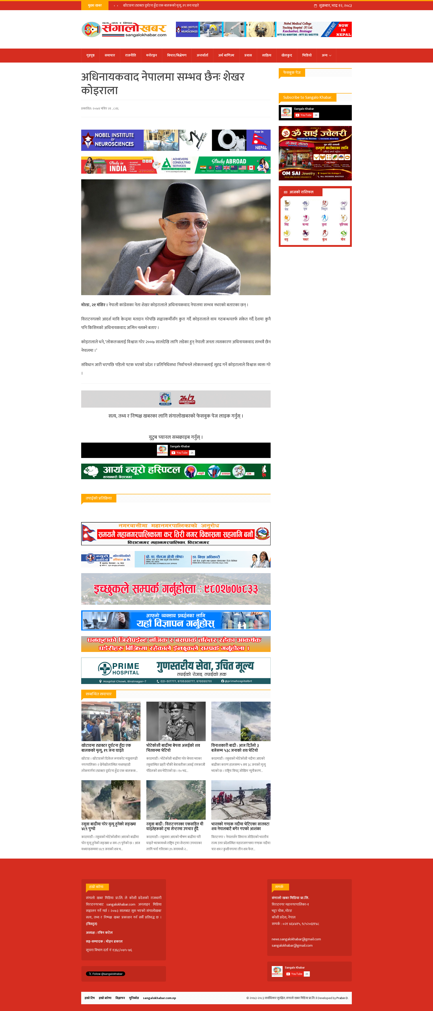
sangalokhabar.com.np (159, 998)
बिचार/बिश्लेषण (177, 55)
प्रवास (248, 55)
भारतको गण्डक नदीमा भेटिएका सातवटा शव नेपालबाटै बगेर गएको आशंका (240, 827)
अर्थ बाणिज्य (226, 55)
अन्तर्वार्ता (202, 55)
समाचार (110, 55)
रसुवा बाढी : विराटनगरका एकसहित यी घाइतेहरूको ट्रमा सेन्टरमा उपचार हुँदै (174, 827)
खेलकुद (286, 55)
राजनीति (130, 55)
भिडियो (307, 55)
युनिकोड (134, 998)
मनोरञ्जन (151, 55)
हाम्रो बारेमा (105, 998)
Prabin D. (342, 998)
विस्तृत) (92, 924)
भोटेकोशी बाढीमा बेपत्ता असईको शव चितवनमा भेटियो (173, 748)
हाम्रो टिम (90, 998)
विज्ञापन (120, 998)
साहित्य (266, 55)
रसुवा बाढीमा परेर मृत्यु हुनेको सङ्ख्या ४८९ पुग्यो (108, 827)
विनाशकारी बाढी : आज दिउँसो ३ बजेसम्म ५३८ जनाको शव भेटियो (235, 748)
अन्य (324, 55)
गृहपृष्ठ (90, 55)
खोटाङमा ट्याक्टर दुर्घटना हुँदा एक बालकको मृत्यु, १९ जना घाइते (161, 5)
